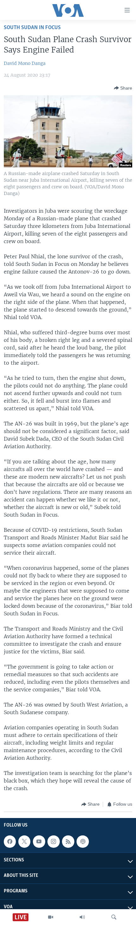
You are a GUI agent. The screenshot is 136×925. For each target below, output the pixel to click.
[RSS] (68, 841)
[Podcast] (83, 841)
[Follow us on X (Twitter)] (24, 841)
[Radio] (82, 917)
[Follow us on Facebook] (10, 841)
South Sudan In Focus (32, 27)
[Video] (50, 917)
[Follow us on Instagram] (53, 841)
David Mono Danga (25, 63)
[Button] (123, 88)
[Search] (113, 917)
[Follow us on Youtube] (39, 841)
